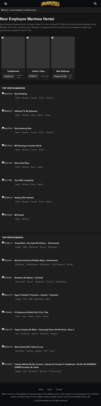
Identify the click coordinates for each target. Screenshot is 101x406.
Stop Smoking (20, 93)
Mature (40, 115)
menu (5, 3)
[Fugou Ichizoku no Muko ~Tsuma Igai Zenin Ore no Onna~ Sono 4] (7, 329)
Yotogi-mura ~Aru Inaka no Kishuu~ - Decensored (36, 243)
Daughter (38, 351)
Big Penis (43, 371)
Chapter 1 (33, 76)
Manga (30, 316)
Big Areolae (33, 247)
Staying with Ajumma (24, 197)
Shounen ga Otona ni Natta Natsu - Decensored (36, 260)
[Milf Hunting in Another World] (7, 145)
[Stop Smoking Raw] (7, 128)
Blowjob (54, 333)
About (49, 389)
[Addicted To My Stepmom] (7, 111)
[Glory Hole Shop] (7, 162)
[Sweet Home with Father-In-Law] (7, 346)
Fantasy (34, 149)
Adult (24, 316)
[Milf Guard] (7, 214)
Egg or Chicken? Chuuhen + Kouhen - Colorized (36, 295)
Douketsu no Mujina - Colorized (28, 277)
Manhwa (25, 97)
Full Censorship (55, 371)
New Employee (63, 71)
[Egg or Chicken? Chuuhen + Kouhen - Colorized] (7, 294)
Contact (59, 389)
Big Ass (43, 247)
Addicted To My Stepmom (25, 111)
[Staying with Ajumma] (7, 197)
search (95, 3)
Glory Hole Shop (21, 163)
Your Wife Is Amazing (23, 180)
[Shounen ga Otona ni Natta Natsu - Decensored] (7, 260)
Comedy (34, 97)
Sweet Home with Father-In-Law (28, 346)
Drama (41, 97)
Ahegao (18, 247)
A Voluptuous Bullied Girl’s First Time (31, 312)
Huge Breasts (61, 281)
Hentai (17, 97)
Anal (25, 299)
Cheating (29, 351)
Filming (69, 264)
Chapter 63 (8, 76)
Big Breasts (52, 247)
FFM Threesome (58, 264)
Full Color (50, 281)
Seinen (47, 115)
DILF (46, 351)
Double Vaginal (32, 264)
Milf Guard (19, 215)
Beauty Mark (20, 281)
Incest (52, 351)
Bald (25, 371)
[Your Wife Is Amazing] (7, 180)
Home (41, 389)
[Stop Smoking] (7, 93)
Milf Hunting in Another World (27, 145)
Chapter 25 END (61, 76)
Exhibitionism (45, 264)
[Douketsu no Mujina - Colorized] (7, 277)
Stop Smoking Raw (22, 128)
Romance (49, 97)
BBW (25, 247)
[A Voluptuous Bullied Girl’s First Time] (7, 312)
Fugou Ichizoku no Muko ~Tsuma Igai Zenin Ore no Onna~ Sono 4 (44, 329)
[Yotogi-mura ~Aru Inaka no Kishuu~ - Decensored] (7, 243)
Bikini (48, 299)
